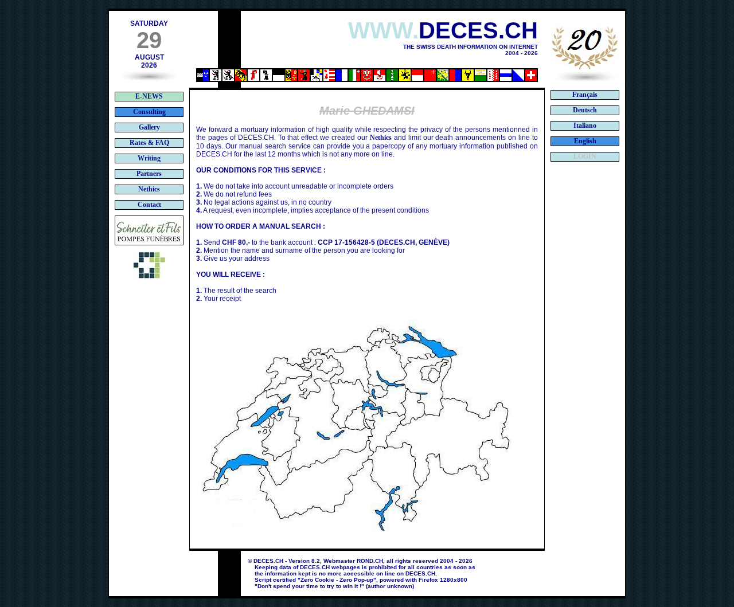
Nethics (381, 138)
